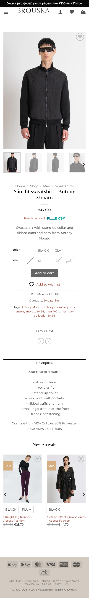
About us (15, 580)
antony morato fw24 (30, 311)
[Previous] (11, 90)
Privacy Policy (30, 583)
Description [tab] (44, 363)
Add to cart (44, 273)
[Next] (78, 90)
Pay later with (35, 218)
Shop (34, 186)
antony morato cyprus (59, 307)
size (15, 260)
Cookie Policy (51, 583)
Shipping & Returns (37, 580)
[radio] (43, 250)
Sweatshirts (64, 186)
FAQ (67, 583)
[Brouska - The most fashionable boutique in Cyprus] (33, 10)
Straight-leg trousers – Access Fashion (18, 518)
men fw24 (52, 311)
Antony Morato (31, 307)
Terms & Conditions (66, 580)
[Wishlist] (72, 12)
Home (20, 186)
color (16, 249)
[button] (5, 12)
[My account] (60, 12)
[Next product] (41, 341)
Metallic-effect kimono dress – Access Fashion (66, 518)
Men (46, 186)
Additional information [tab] (44, 372)
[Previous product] (48, 341)
